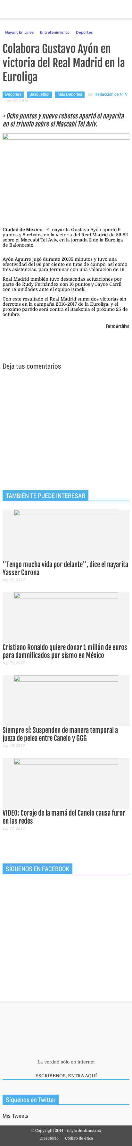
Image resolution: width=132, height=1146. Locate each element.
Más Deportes (70, 94)
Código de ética (79, 1138)
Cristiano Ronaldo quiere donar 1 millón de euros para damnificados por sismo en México (65, 651)
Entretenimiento (55, 32)
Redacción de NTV (111, 94)
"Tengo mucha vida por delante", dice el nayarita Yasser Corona (65, 568)
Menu (7, 9)
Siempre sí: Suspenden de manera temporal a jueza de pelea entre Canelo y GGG (60, 734)
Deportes (84, 32)
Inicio (104, 9)
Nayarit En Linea (19, 32)
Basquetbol (39, 94)
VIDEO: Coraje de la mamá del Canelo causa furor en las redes (64, 817)
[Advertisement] (66, 431)
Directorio (49, 1138)
